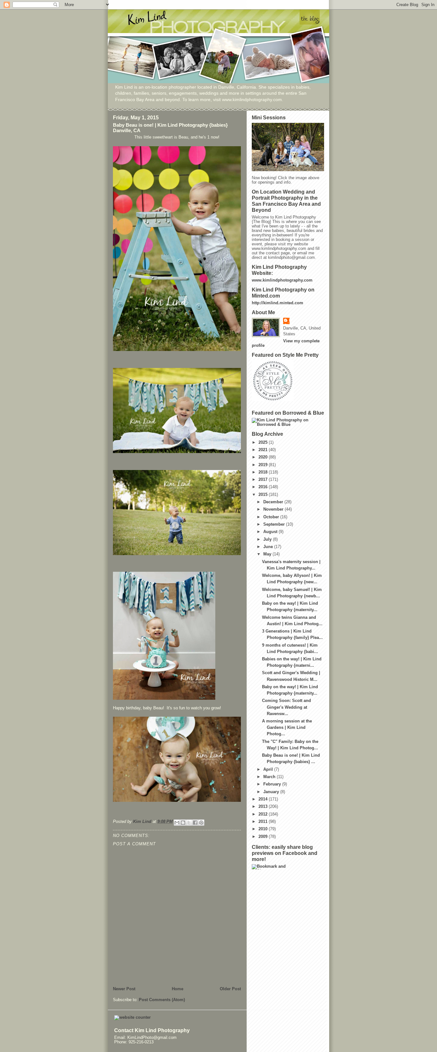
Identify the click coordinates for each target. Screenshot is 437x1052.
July (268, 539)
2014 (263, 799)
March (270, 777)
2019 (263, 465)
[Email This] (177, 822)
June (268, 547)
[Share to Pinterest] (201, 822)
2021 (263, 450)
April (268, 769)
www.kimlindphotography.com (282, 280)
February (272, 784)
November (274, 509)
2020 (263, 457)
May (268, 554)
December (273, 502)
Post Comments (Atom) (162, 1000)
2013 (263, 806)
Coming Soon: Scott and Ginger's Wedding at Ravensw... (286, 707)
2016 (263, 487)
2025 (263, 442)
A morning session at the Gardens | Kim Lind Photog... (287, 727)
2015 (263, 494)
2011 (263, 821)
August (271, 532)
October (271, 517)
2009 (263, 836)
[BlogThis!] (183, 822)
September (274, 524)
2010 (263, 829)
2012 (263, 814)
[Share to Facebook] (195, 822)
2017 (263, 479)
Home (177, 989)
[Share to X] (189, 822)
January (271, 792)
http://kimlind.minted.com (277, 303)
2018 (263, 472)
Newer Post (124, 989)
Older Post (230, 989)
